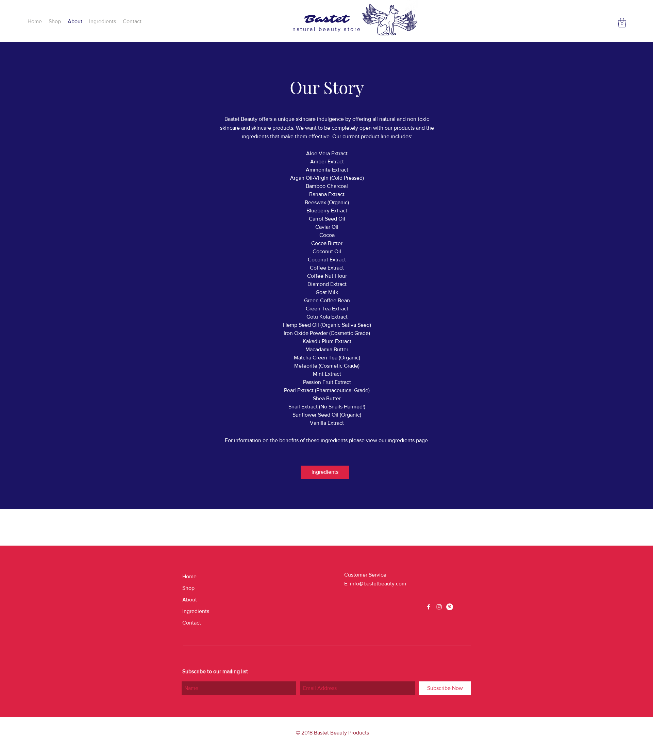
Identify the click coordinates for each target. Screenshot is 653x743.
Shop (188, 588)
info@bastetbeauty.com (378, 583)
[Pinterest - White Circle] (449, 606)
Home (189, 576)
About (189, 599)
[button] (622, 23)
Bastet (326, 19)
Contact (191, 623)
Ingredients (195, 611)
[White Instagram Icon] (439, 606)
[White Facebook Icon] (428, 606)
